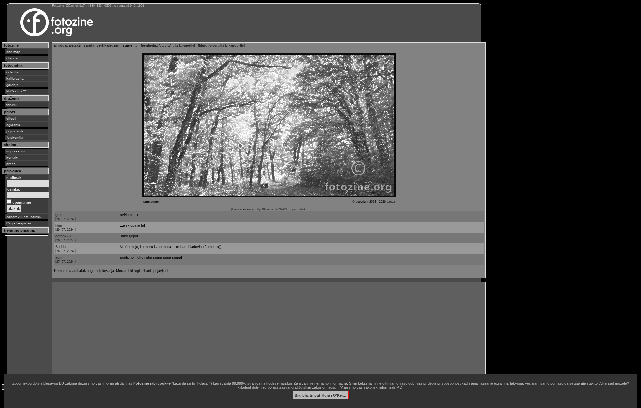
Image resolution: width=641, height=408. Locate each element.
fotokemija (14, 137)
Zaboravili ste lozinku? (24, 217)
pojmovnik (14, 131)
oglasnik (13, 125)
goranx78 (63, 236)
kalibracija (15, 78)
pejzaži (75, 45)
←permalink (297, 209)
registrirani (142, 271)
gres (59, 215)
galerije (12, 85)
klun (58, 225)
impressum (15, 151)
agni (58, 257)
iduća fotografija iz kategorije (221, 45)
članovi (12, 58)
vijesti (11, 118)
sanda (89, 45)
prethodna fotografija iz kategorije (168, 45)
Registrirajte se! (19, 223)
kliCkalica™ (16, 91)
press (11, 164)
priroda (60, 45)
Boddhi (60, 247)
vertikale (104, 45)
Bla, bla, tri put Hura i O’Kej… (320, 395)
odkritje (12, 72)
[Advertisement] (254, 330)
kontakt (12, 157)
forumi (11, 105)
